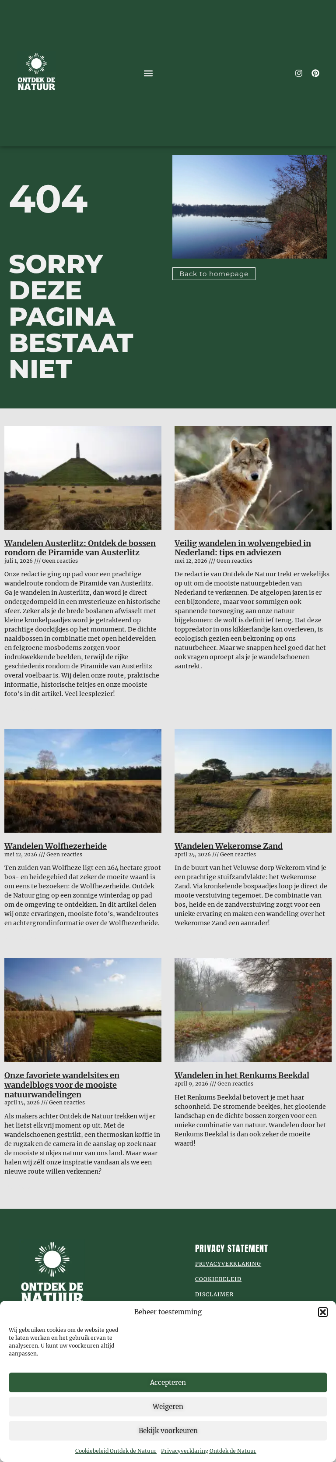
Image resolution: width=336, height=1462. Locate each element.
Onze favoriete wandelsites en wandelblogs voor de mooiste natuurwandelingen (61, 1084)
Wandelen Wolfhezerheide (55, 846)
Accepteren (168, 1382)
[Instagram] (299, 73)
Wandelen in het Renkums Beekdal (242, 1075)
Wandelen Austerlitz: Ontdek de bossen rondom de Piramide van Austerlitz (80, 548)
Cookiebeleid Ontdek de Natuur (116, 1451)
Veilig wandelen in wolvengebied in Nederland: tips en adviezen (243, 548)
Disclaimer (214, 1294)
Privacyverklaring (228, 1263)
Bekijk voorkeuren (168, 1431)
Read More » (20, 709)
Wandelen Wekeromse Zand (229, 846)
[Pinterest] (315, 73)
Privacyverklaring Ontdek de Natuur (208, 1451)
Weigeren (168, 1406)
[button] (322, 1312)
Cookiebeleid (218, 1279)
